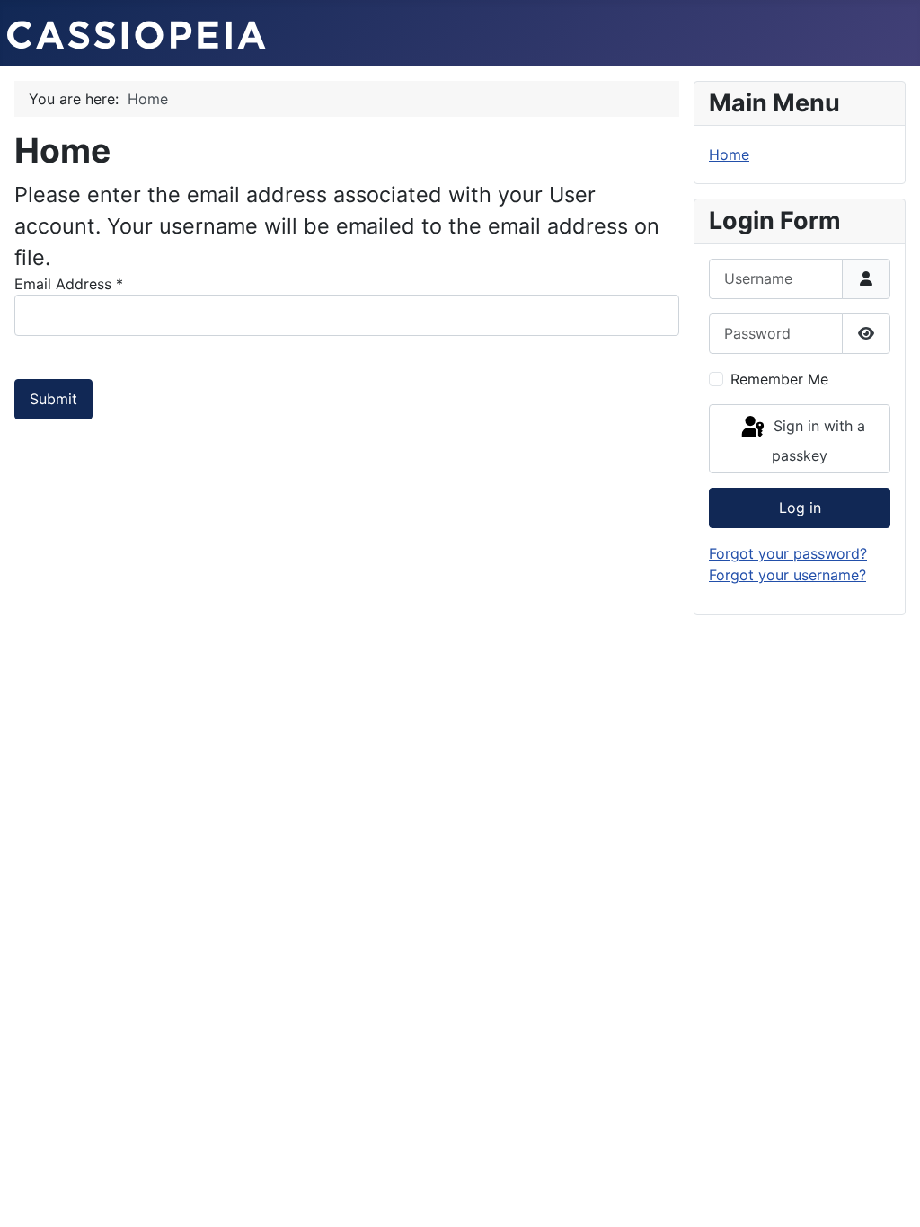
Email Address (68, 284)
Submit (53, 399)
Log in (800, 507)
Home (729, 154)
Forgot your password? (788, 553)
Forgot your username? (787, 575)
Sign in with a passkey (817, 441)
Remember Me (779, 379)
